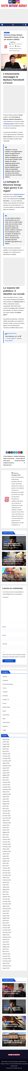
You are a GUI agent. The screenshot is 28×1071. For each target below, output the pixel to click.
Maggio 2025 (6, 775)
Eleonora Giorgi (18, 194)
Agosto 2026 (6, 739)
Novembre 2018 (7, 961)
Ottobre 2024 (6, 791)
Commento (6, 597)
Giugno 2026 (6, 744)
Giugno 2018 (6, 968)
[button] (23, 24)
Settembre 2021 (7, 880)
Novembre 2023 (7, 818)
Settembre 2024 (7, 794)
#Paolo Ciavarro (16, 50)
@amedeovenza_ (12, 333)
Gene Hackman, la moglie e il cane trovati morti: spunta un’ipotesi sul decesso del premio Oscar (8, 461)
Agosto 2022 (6, 853)
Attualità (5, 676)
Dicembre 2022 (7, 844)
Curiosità (5, 691)
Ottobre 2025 (6, 763)
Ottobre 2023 (6, 820)
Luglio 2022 (6, 856)
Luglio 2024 (6, 799)
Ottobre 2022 (6, 849)
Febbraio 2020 (6, 925)
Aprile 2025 (6, 777)
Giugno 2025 (6, 772)
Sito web (5, 643)
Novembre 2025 (7, 761)
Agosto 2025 (6, 768)
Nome (4, 626)
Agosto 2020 (6, 911)
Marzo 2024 (6, 808)
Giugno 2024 (6, 801)
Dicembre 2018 (7, 958)
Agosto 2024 (6, 796)
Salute (4, 711)
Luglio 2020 (6, 913)
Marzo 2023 (6, 837)
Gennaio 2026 (6, 756)
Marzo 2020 (6, 923)
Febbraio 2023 (6, 839)
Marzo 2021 (6, 894)
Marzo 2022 (6, 865)
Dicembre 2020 (7, 901)
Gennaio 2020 (6, 927)
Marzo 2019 (6, 951)
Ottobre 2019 (6, 934)
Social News (6, 714)
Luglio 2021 (6, 884)
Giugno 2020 (6, 915)
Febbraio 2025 (6, 782)
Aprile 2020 (6, 920)
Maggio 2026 (6, 746)
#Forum (10, 50)
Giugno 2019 (6, 944)
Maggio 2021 (6, 889)
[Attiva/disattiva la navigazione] (13, 25)
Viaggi (4, 730)
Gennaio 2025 (6, 784)
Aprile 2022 (6, 863)
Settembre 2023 (7, 822)
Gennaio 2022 (6, 870)
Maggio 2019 (6, 946)
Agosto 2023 (6, 825)
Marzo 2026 (6, 751)
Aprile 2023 (6, 834)
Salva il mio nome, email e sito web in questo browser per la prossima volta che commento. (14, 655)
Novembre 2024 (7, 789)
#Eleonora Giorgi (17, 48)
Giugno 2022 (6, 858)
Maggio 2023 (6, 832)
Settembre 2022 (7, 851)
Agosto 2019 (6, 939)
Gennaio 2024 (6, 813)
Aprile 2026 (6, 749)
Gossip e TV (6, 32)
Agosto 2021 (6, 882)
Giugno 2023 (6, 830)
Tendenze (5, 726)
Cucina (4, 688)
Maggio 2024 (6, 803)
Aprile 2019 (6, 949)
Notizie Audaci (6, 707)
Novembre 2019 (7, 932)
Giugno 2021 (6, 887)
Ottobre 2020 (6, 906)
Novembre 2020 (7, 903)
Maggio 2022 (6, 861)
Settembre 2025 (7, 765)
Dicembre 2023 (7, 815)
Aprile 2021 (6, 892)
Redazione (13, 42)
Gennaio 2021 (6, 899)
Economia (5, 695)
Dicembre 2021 (7, 872)
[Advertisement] (14, 16)
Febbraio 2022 (6, 868)
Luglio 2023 (6, 827)
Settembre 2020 (7, 908)
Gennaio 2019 (6, 956)
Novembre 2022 (7, 846)
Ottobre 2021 (6, 877)
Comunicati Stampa (8, 684)
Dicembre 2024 (7, 787)
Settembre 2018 (7, 965)
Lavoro (4, 703)
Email (4, 635)
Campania (5, 680)
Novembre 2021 (7, 875)
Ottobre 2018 (6, 963)
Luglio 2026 (6, 741)
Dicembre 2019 (7, 930)
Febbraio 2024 (6, 811)
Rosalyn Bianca (17, 563)
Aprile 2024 (6, 806)
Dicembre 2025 (7, 758)
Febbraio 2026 (6, 753)
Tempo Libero (6, 722)
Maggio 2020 (6, 918)
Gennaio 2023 (6, 842)
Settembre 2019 (7, 937)
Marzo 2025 (6, 780)
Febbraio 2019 (6, 953)
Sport (4, 718)
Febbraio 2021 (6, 896)
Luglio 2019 (6, 942)
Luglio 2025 (6, 770)
